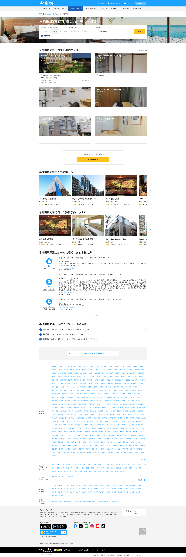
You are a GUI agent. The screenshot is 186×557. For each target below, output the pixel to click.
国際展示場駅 (81, 452)
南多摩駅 (103, 383)
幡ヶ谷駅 (86, 394)
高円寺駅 (67, 383)
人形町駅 (104, 435)
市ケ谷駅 (117, 449)
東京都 (57, 14)
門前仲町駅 (55, 421)
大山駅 (138, 442)
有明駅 (73, 452)
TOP (40, 14)
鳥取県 (54, 492)
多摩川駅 (70, 425)
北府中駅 (141, 383)
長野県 (54, 488)
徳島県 (84, 492)
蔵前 (130, 468)
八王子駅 (66, 366)
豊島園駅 (101, 411)
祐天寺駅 (54, 425)
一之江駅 (73, 414)
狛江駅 (67, 404)
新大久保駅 (83, 373)
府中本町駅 (118, 383)
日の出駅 (116, 387)
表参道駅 (115, 428)
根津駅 (54, 432)
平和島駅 (92, 400)
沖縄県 (61, 495)
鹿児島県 (54, 495)
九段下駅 (75, 438)
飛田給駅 (93, 394)
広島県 (72, 492)
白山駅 (67, 414)
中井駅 (89, 407)
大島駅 (118, 414)
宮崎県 (138, 492)
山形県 (84, 485)
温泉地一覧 (141, 480)
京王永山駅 (85, 397)
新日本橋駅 (55, 380)
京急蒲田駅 (96, 452)
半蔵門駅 (54, 438)
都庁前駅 (104, 418)
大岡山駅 (92, 425)
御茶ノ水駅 (110, 449)
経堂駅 (61, 404)
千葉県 (120, 485)
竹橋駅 (101, 432)
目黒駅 (61, 449)
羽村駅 (85, 376)
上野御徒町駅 (80, 418)
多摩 (84, 464)
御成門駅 (125, 411)
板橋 (99, 471)
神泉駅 (89, 390)
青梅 (116, 471)
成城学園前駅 (82, 404)
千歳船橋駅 (91, 404)
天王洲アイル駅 (86, 442)
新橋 (145, 464)
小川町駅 (99, 414)
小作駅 (111, 376)
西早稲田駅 (91, 438)
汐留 (134, 464)
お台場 (68, 464)
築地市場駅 (97, 418)
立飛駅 (119, 411)
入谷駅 (98, 435)
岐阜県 (90, 488)
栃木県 (96, 485)
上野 (71, 471)
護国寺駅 (107, 438)
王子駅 (70, 445)
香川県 (90, 492)
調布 (99, 464)
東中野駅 (142, 380)
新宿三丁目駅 (63, 428)
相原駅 (97, 369)
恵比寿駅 (128, 445)
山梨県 (139, 485)
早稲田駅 (94, 432)
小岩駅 (70, 380)
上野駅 (97, 366)
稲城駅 (62, 397)
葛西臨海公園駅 (139, 369)
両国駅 (88, 449)
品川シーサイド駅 (69, 390)
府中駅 (89, 452)
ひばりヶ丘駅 (112, 407)
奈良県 (132, 488)
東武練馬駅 (55, 445)
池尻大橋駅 (99, 421)
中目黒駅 (77, 425)
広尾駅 (71, 435)
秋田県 (78, 485)
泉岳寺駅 (99, 400)
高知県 (102, 492)
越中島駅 (129, 369)
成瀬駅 (91, 369)
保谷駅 (71, 411)
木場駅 (122, 432)
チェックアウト (54, 27)
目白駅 (90, 373)
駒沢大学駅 (90, 421)
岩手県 (66, 485)
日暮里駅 (135, 445)
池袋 (90, 471)
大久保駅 (135, 380)
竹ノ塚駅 (96, 442)
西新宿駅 (116, 425)
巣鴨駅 (54, 376)
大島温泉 (54, 476)
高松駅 (72, 369)
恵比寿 (94, 464)
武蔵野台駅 (107, 394)
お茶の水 (118, 468)
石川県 (72, 488)
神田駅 (123, 366)
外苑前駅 (71, 428)
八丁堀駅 (82, 445)
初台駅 (140, 390)
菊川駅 (80, 414)
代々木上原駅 (107, 404)
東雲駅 (135, 387)
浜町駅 (124, 414)
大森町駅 (54, 404)
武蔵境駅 (139, 449)
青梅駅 (123, 376)
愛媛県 (96, 492)
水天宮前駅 (141, 435)
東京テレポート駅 (57, 390)
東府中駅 (123, 394)
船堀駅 (112, 414)
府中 (72, 468)
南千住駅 (66, 376)
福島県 (90, 485)
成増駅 (132, 442)
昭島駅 (117, 376)
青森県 (60, 485)
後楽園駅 (123, 452)
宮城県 (72, 485)
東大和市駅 (78, 411)
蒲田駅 (85, 366)
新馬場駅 (67, 400)
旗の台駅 (76, 421)
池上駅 (83, 421)
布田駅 (100, 394)
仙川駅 (71, 394)
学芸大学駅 (131, 421)
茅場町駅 (133, 435)
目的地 (98, 27)
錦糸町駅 (81, 449)
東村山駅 (76, 407)
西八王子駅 (83, 383)
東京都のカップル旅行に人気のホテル (86, 501)
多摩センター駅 (110, 411)
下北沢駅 (95, 390)
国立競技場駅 (63, 418)
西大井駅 (84, 369)
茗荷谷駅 (131, 425)
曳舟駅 (103, 442)
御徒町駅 (97, 373)
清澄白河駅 (83, 438)
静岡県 (84, 488)
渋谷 (123, 464)
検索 (139, 31)
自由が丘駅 (62, 425)
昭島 (76, 471)
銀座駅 (109, 428)
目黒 (89, 464)
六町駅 (62, 387)
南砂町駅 (115, 432)
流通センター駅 (75, 442)
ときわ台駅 (117, 442)
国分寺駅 (132, 449)
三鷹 (83, 468)
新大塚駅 (109, 425)
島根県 (60, 492)
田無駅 (62, 407)
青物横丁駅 (76, 400)
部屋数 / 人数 (73, 27)
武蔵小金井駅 (119, 380)
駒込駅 (60, 376)
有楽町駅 (115, 445)
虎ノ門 (139, 464)
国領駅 (120, 390)
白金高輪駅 (55, 435)
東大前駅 (128, 432)
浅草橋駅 (89, 380)
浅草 (80, 471)
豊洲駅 (142, 452)
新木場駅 (89, 445)
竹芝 (108, 464)
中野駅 (135, 366)
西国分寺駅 (55, 387)
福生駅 (135, 376)
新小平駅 (133, 383)
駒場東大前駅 (81, 390)
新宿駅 (129, 366)
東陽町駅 (107, 432)
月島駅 (54, 442)
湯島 (135, 468)
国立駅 (102, 380)
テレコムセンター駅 (72, 387)
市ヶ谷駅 (110, 452)
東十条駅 (122, 369)
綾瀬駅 (74, 449)
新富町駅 (129, 438)
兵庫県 (126, 488)
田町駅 (102, 445)
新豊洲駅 (66, 452)
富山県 (66, 488)
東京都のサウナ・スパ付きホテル (108, 501)
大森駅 (79, 366)
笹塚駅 (134, 390)
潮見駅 (76, 445)
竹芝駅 (96, 387)
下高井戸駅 (55, 397)
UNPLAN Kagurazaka (66, 268)
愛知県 (96, 488)
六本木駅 (119, 435)
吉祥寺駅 (94, 449)
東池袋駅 (142, 438)
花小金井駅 (123, 404)
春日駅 (126, 418)
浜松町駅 (104, 366)
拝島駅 (141, 376)
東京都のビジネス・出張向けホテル (62, 501)
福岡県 (108, 492)
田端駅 (117, 373)
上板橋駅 (125, 442)
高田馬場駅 (141, 373)
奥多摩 (122, 471)
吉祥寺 (125, 468)
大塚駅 (91, 366)
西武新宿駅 (55, 407)
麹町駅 (122, 438)
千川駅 (67, 442)
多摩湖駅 (115, 404)
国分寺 (60, 471)
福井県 (78, 488)
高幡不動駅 (137, 394)
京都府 (114, 488)
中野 (140, 468)
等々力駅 (69, 421)
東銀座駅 (111, 435)
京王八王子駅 (112, 390)
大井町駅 (63, 445)
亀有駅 (73, 376)
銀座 (67, 468)
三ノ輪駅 (77, 435)
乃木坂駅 (72, 432)
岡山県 (66, 492)
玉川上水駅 (93, 411)
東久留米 (105, 471)
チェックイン (45, 27)
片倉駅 (116, 369)
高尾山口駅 (103, 390)
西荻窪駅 (75, 383)
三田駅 (117, 452)
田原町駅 (86, 428)
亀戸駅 (96, 380)
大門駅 (144, 418)
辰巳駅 (136, 438)
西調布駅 (64, 394)
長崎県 (120, 492)
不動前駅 (85, 425)
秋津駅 (127, 407)
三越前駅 (131, 428)
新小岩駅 (82, 380)
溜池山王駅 (123, 428)
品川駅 (141, 366)
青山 (58, 468)
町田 (53, 464)
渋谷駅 (111, 366)
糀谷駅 (139, 397)
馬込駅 (136, 414)
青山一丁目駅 (140, 428)
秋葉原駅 (143, 445)
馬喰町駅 (63, 380)
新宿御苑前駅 (101, 425)
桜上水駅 (127, 390)
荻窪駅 (54, 383)
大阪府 (120, 488)
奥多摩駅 (92, 376)
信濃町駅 (127, 380)
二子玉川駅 (122, 421)
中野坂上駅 (139, 425)
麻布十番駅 (63, 435)
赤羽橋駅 (88, 418)
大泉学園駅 (55, 411)
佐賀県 (114, 492)
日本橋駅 (93, 428)
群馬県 (102, 485)
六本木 (129, 464)
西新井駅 (109, 442)
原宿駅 (76, 373)
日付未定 (46, 36)
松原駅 (62, 421)
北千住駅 (67, 449)
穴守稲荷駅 (124, 397)
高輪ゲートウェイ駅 (107, 373)
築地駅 (92, 435)
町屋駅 (138, 400)
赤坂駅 (60, 432)
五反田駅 (54, 449)
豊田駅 (96, 383)
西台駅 (54, 414)
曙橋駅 (93, 414)
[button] (82, 31)
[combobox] (111, 31)
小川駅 (86, 411)
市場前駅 (82, 387)
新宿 (92, 468)
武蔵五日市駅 (62, 373)
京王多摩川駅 (108, 397)
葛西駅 (136, 452)
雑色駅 (61, 400)
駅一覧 (143, 459)
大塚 (95, 471)
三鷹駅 (54, 452)
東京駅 (54, 366)
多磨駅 (104, 407)
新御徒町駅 (113, 418)
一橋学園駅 (96, 407)
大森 (62, 464)
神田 (97, 468)
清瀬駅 (133, 407)
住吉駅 (68, 438)
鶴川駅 (99, 404)
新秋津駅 (126, 383)
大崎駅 (122, 445)
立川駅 (60, 369)
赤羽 (111, 471)
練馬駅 (104, 452)
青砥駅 (124, 400)
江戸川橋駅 (115, 438)
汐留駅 (120, 418)
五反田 (74, 464)
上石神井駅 (139, 404)
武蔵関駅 (69, 407)
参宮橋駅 (73, 404)
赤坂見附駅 (101, 428)
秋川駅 (54, 373)
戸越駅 (130, 414)
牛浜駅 (105, 376)
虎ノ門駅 (79, 428)
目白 (85, 471)
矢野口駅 (110, 383)
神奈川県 (132, 485)
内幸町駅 (60, 414)
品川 (79, 464)
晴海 (112, 464)
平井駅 (76, 380)
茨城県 (108, 485)
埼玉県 (114, 485)
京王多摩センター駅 (96, 397)
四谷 (87, 468)
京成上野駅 (131, 400)
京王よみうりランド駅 (73, 397)
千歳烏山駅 (78, 394)
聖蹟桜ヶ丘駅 (56, 394)
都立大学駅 (139, 421)
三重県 (102, 488)
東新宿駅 (99, 438)
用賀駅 (106, 421)
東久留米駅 (63, 411)
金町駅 (79, 376)
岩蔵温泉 (70, 476)
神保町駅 (61, 438)
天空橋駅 (54, 400)
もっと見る (91, 316)
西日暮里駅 (125, 373)
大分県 (132, 492)
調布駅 (66, 369)
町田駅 (73, 366)
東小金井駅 (110, 380)
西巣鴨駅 (140, 411)
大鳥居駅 (132, 397)
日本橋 (77, 468)
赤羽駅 (60, 366)
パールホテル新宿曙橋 (66, 292)
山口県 (78, 492)
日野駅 (90, 383)
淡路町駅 (124, 425)
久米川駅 (131, 404)
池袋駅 (117, 366)
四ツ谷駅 (60, 383)
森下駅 (132, 418)
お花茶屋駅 (107, 400)
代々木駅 (132, 373)
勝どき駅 (71, 418)
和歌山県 (138, 488)
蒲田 (58, 464)
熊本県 (126, 492)
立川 (112, 468)
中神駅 (129, 376)
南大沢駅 (116, 397)
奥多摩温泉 (62, 476)
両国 (108, 468)
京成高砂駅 (116, 400)
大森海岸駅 (84, 400)
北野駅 (130, 394)
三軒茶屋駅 (113, 421)
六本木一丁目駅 (137, 432)
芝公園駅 (132, 411)
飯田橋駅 (125, 449)
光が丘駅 (54, 418)
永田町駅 (60, 442)
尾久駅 (78, 369)
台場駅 (89, 387)
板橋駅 (96, 445)
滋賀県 (108, 488)
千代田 (102, 468)
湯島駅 (66, 432)
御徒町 (54, 471)
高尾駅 (60, 452)
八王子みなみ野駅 (106, 369)
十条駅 (70, 373)
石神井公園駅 (141, 407)
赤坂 (62, 468)
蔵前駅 (138, 418)
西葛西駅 (87, 432)
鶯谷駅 (108, 445)
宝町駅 (142, 414)
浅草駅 (54, 456)
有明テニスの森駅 (126, 387)
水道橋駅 (101, 449)
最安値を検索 (93, 159)
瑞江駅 (106, 414)
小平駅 (83, 407)
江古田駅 (120, 407)
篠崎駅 (86, 414)
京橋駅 (130, 452)
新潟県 (60, 488)
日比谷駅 (126, 435)
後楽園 (66, 471)
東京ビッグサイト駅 (105, 387)
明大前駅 (115, 394)
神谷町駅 (85, 435)
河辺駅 (99, 376)
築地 (53, 468)
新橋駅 (54, 369)
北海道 (54, 485)
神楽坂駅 (79, 432)
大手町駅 (54, 428)
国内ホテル (48, 14)
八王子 (118, 464)
